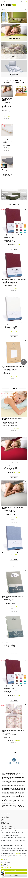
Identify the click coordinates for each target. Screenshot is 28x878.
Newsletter (3, 822)
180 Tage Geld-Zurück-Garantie (8, 828)
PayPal (4, 864)
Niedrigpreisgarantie (5, 815)
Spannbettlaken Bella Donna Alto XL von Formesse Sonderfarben (14, 235)
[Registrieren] (4, 1)
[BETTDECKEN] (14, 68)
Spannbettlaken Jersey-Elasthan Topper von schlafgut (12, 419)
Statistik (5, 860)
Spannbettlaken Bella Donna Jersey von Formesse (7, 99)
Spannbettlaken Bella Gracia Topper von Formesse (14, 552)
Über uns (3, 819)
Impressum (17, 853)
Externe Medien (6, 862)
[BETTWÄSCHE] (14, 50)
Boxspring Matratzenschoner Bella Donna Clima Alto (13, 367)
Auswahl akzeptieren (14, 875)
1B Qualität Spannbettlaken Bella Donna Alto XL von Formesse (13, 597)
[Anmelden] (2, 1)
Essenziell (5, 859)
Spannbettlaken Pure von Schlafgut (7, 137)
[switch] (3, 876)
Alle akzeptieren (14, 870)
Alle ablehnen (14, 872)
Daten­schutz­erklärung (9, 856)
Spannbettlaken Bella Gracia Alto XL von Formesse (14, 322)
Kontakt (2, 820)
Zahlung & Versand (5, 817)
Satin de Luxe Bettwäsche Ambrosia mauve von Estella (13, 731)
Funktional (5, 865)
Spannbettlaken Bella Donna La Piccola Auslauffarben (11, 463)
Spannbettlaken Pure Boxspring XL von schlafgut (7, 170)
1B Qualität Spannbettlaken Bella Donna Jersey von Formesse (13, 642)
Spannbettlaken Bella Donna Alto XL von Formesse (14, 279)
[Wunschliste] (7, 1)
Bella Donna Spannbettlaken (11, 780)
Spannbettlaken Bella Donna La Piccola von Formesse (12, 508)
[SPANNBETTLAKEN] (14, 32)
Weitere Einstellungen (6, 867)
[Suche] (25, 9)
